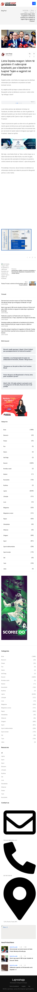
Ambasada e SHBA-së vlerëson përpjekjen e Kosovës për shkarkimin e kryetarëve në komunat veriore (24, 272)
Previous (14, 269)
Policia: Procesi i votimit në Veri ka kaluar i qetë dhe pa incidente (14, 284)
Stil (18, 557)
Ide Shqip (18, 457)
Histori (18, 452)
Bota (18, 429)
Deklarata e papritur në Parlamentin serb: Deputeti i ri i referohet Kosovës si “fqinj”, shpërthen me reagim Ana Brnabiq (18, 316)
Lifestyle (18, 496)
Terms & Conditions (14, 986)
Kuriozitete (18, 480)
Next (26, 282)
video (18, 569)
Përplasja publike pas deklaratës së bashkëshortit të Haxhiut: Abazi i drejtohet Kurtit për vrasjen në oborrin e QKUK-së (17, 323)
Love (18, 502)
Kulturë (18, 474)
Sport (18, 541)
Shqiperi (18, 535)
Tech (18, 563)
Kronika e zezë (18, 468)
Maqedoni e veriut (18, 513)
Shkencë (18, 530)
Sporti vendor (18, 552)
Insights (24, 986)
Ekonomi (18, 435)
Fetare (18, 441)
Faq (29, 986)
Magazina (18, 507)
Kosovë (18, 463)
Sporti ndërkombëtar (18, 546)
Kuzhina (18, 485)
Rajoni (18, 518)
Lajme (18, 491)
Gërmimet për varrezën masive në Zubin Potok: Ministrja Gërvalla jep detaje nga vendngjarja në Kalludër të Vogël (16, 301)
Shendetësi (18, 524)
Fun (18, 446)
